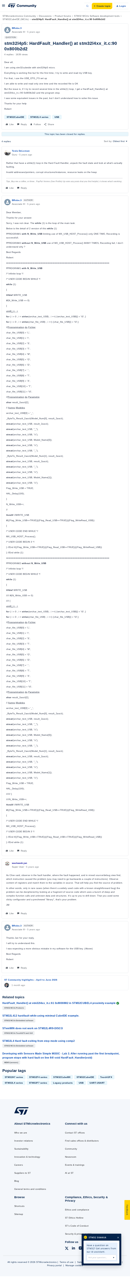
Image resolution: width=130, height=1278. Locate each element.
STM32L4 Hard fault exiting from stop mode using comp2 (38, 1041)
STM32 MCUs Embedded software (18, 1020)
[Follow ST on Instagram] (80, 1248)
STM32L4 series (39, 117)
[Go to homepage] (24, 1114)
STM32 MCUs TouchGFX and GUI (18, 1033)
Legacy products (63, 1083)
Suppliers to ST (22, 1173)
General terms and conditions (30, 1189)
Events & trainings (74, 1165)
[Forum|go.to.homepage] (22, 6)
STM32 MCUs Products (14, 1008)
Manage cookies (74, 1265)
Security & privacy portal (78, 1234)
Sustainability (21, 1149)
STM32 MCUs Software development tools (97, 16)
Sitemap (18, 1214)
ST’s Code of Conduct (77, 1226)
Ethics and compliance (77, 1209)
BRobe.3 (17, 28)
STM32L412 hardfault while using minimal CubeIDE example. (40, 1015)
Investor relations (23, 1140)
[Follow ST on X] (66, 1249)
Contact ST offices (75, 1132)
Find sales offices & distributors (82, 1140)
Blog (16, 1181)
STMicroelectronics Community (19, 16)
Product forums (63, 16)
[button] (3, 6)
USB (57, 117)
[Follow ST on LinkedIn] (73, 1248)
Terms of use (67, 1262)
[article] (65, 169)
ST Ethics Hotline (74, 1217)
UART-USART (97, 1083)
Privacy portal (54, 1265)
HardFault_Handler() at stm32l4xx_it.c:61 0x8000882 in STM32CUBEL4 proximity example (59, 1003)
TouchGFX (106, 1077)
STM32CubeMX (61, 1077)
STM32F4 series (38, 1077)
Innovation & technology (27, 1157)
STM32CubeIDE (15, 117)
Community (71, 1149)
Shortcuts (19, 1206)
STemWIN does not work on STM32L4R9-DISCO (32, 1028)
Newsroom (70, 1157)
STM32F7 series (38, 1083)
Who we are (20, 1132)
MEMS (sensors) (11, 1062)
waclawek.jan (19, 863)
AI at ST (69, 1173)
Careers (18, 1165)
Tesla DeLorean (21, 151)
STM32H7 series (14, 1077)
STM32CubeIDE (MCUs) (16, 19)
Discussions (45, 16)
